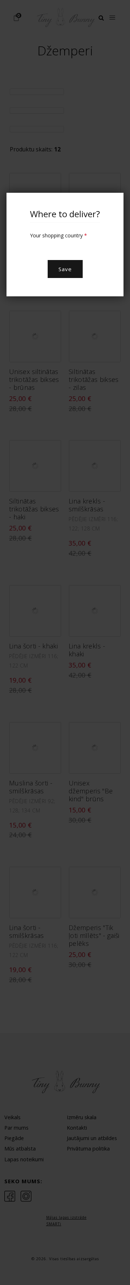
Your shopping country (58, 235)
